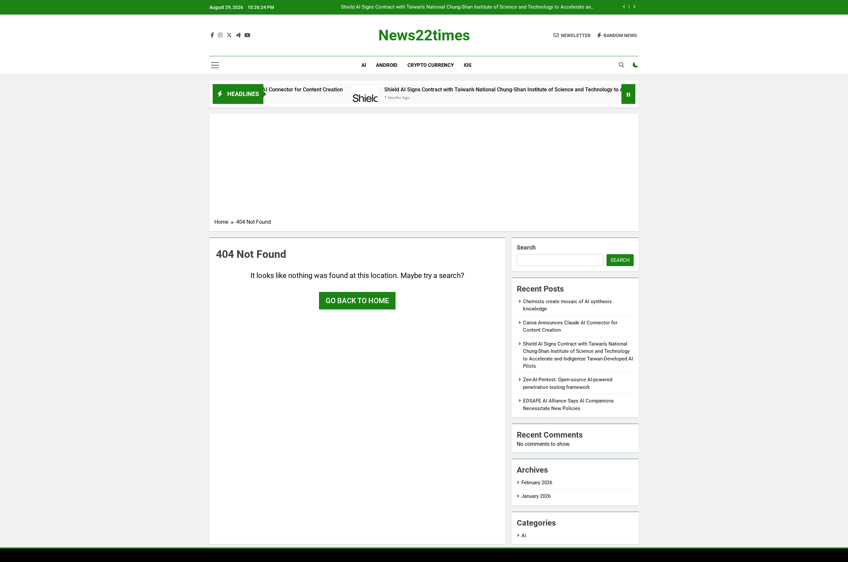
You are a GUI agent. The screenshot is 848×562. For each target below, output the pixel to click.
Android (387, 65)
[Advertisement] (424, 168)
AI (363, 65)
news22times (424, 35)
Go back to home (357, 301)
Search (526, 247)
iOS (467, 65)
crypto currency (430, 65)
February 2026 (536, 483)
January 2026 (536, 496)
